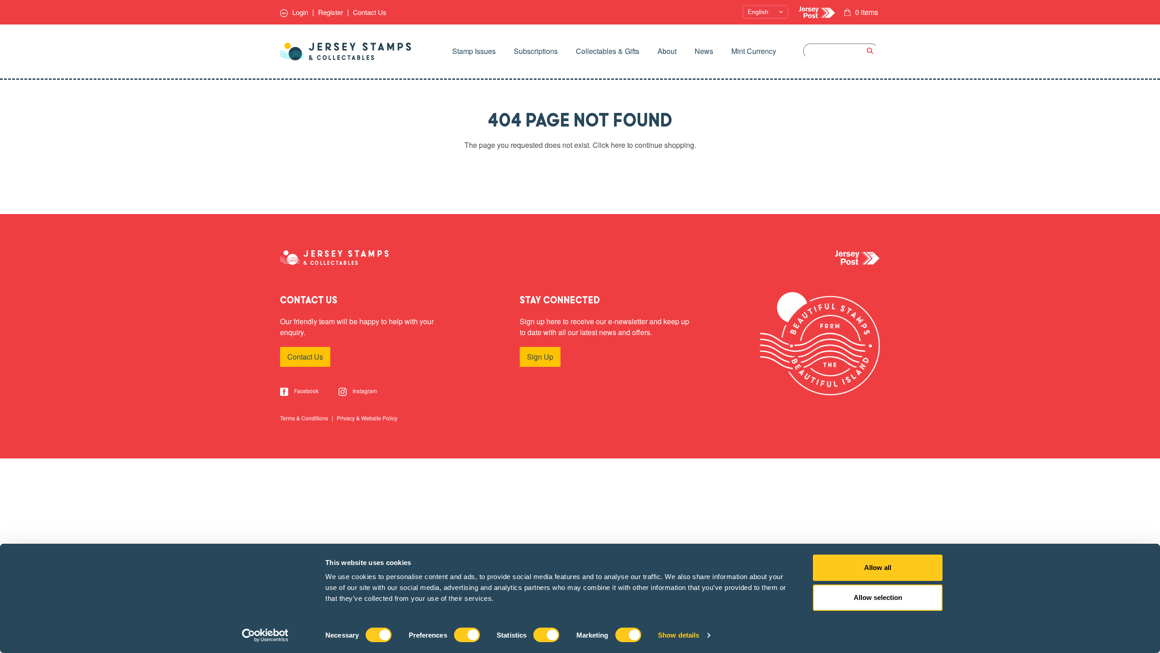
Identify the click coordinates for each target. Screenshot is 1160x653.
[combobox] (840, 51)
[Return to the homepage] (345, 51)
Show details (678, 635)
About (667, 51)
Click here (609, 145)
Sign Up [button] (540, 356)
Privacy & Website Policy (367, 418)
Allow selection (878, 597)
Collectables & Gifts (607, 51)
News (704, 51)
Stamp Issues (474, 51)
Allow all (877, 567)
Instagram (364, 391)
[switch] (467, 635)
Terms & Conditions (304, 418)
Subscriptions (536, 51)
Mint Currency (753, 51)
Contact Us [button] (305, 356)
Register (330, 12)
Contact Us (370, 12)
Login (299, 12)
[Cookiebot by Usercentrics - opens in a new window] (265, 635)
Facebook (306, 391)
